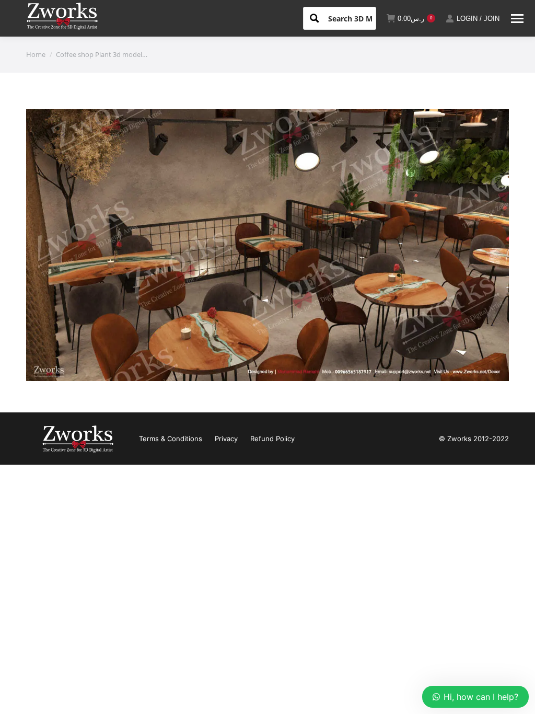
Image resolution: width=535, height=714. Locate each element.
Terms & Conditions (170, 438)
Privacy (226, 438)
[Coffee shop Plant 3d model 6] (267, 245)
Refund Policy (272, 438)
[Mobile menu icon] (517, 18)
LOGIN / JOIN (478, 18)
